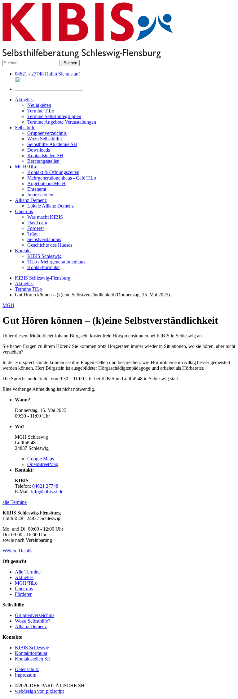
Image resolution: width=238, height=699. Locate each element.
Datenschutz (27, 669)
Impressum (25, 675)
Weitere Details (17, 550)
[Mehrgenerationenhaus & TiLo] (49, 89)
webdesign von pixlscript (39, 691)
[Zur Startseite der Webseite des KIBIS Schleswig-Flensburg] (87, 56)
